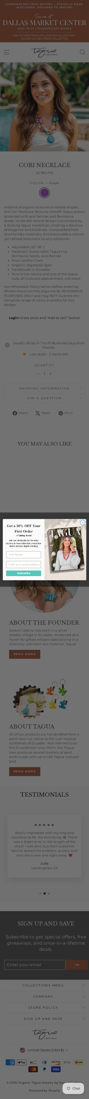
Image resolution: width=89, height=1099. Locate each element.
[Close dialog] (82, 522)
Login (14, 318)
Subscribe (23, 573)
